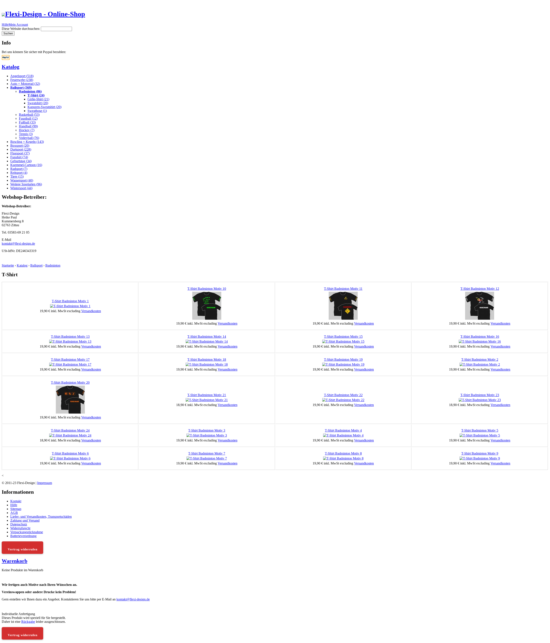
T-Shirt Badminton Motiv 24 (70, 430)
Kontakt (15, 501)
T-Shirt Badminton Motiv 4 (343, 430)
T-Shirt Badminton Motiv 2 (479, 359)
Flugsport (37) (20, 153)
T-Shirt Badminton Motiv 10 (206, 288)
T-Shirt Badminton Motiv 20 (70, 382)
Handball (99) (28, 126)
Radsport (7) (18, 169)
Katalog (10, 67)
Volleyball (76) (29, 138)
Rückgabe (28, 621)
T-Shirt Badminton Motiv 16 (479, 336)
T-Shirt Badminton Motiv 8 (343, 453)
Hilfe (5, 24)
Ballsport (36, 265)
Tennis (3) (26, 134)
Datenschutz (18, 524)
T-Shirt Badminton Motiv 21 (206, 395)
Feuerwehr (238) (21, 80)
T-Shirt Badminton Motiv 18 (206, 359)
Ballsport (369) (21, 87)
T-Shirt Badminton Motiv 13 (70, 336)
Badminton (52, 265)
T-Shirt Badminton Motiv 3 (206, 430)
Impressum (44, 483)
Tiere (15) (17, 176)
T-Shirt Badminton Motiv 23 (479, 395)
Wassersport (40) (21, 180)
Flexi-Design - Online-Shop (45, 14)
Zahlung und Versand (25, 520)
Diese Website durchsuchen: (21, 29)
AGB (14, 513)
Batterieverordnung (23, 536)
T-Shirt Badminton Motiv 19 (343, 359)
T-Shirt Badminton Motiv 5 (479, 430)
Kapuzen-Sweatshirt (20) (44, 107)
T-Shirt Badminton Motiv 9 (479, 453)
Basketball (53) (29, 114)
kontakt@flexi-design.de (18, 243)
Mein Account (18, 24)
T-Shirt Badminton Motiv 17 (70, 359)
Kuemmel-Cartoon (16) (26, 165)
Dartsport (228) (20, 149)
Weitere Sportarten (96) (26, 184)
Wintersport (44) (21, 188)
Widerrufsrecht (20, 528)
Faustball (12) (28, 118)
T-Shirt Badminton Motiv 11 (343, 288)
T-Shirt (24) (36, 95)
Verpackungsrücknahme (26, 532)
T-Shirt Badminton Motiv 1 (70, 301)
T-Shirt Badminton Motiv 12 (479, 288)
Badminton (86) (30, 91)
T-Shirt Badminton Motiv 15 (343, 336)
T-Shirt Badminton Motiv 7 (206, 453)
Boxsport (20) (19, 145)
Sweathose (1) (37, 111)
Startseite (8, 265)
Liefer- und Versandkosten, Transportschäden (41, 516)
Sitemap (15, 509)
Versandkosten (91, 311)
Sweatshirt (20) (38, 103)
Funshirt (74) (19, 157)
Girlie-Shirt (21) (38, 99)
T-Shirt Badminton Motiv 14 (206, 336)
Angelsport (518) (22, 76)
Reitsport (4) (18, 172)
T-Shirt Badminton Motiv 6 (70, 453)
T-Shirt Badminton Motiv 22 (343, 395)
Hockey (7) (26, 130)
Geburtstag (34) (21, 161)
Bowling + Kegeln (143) (27, 142)
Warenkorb (14, 561)
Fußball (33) (27, 122)
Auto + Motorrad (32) (25, 84)
